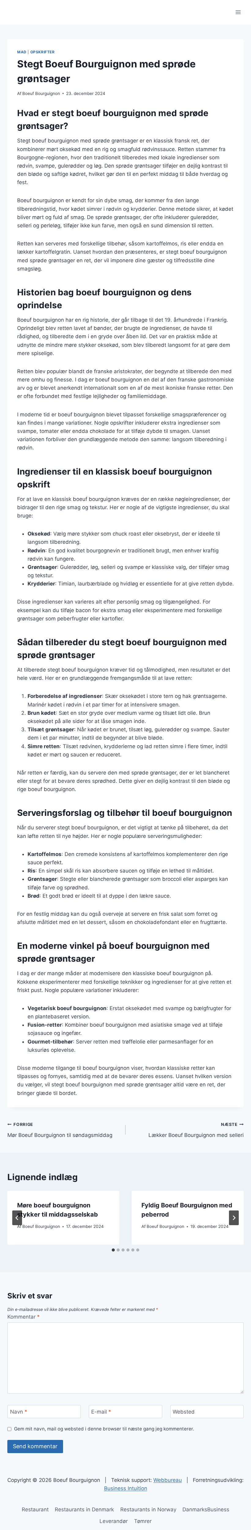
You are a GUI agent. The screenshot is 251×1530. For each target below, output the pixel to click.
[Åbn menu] (238, 12)
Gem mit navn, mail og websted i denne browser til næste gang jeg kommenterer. (104, 1429)
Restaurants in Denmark (84, 1509)
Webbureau (167, 1480)
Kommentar (23, 1317)
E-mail (101, 1412)
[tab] (113, 1250)
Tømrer (143, 1521)
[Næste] (234, 1217)
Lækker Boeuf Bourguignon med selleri (196, 1130)
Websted (184, 1412)
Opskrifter (42, 52)
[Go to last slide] (17, 1217)
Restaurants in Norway (148, 1509)
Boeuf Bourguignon (41, 93)
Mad (22, 52)
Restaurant (35, 1509)
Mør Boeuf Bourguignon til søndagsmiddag (59, 1130)
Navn (18, 1412)
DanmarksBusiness (205, 1509)
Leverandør (113, 1521)
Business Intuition (125, 1488)
